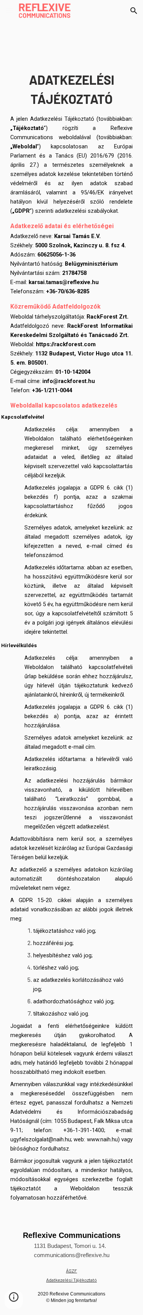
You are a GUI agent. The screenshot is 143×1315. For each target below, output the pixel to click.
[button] (9, 10)
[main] (71, 636)
